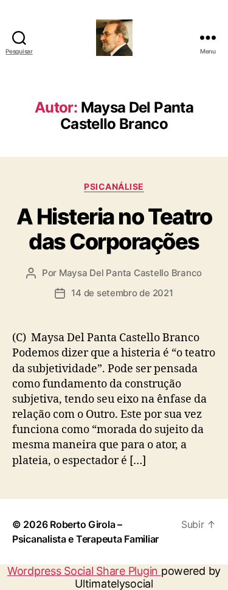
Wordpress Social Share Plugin (84, 570)
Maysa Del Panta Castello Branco (130, 273)
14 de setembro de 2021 (122, 293)
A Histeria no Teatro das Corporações (114, 229)
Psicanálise (114, 186)
